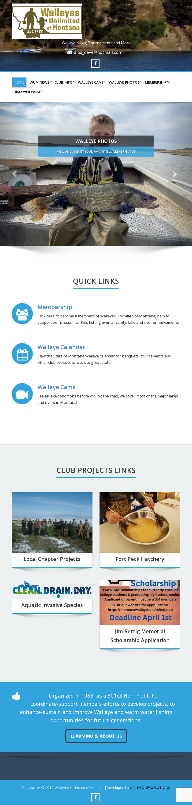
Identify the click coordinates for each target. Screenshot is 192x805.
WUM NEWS (39, 82)
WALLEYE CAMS (90, 82)
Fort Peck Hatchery (140, 558)
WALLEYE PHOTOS (124, 82)
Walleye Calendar (61, 347)
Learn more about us (96, 736)
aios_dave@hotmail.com (98, 52)
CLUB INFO (64, 82)
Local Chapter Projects (52, 558)
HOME (19, 82)
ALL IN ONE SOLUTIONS (150, 787)
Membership (156, 82)
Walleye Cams (56, 387)
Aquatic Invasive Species (52, 604)
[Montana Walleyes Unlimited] (96, 21)
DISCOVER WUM (27, 91)
